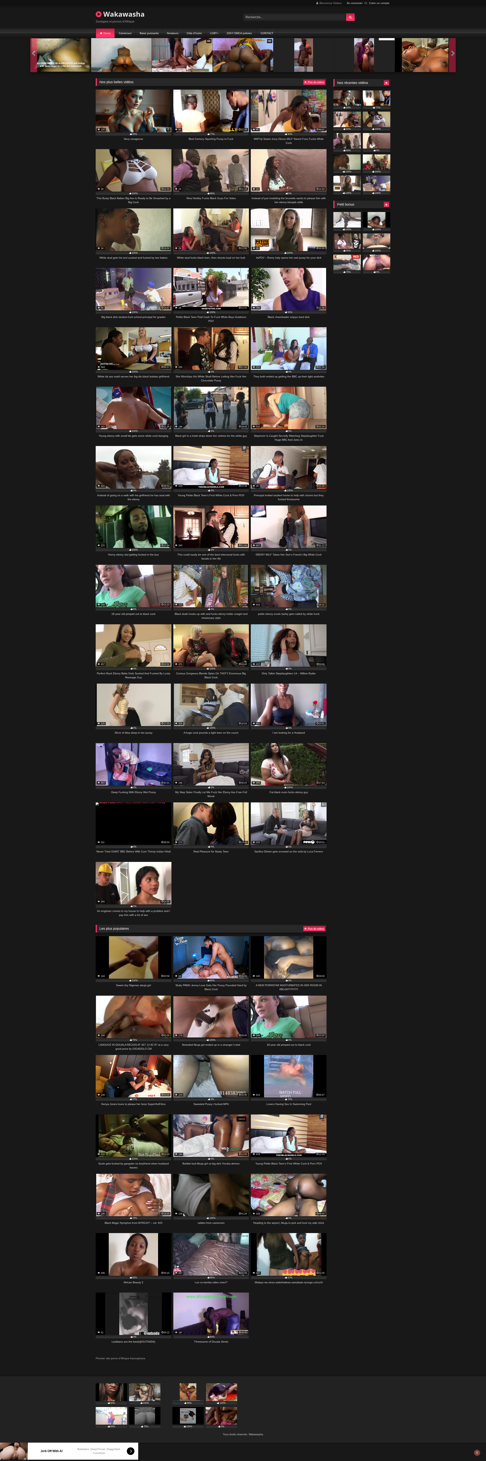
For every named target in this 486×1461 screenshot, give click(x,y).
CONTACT (267, 33)
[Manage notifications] (477, 1453)
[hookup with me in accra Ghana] (60, 55)
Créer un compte (379, 3)
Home (107, 33)
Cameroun (125, 33)
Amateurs (172, 33)
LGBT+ (214, 33)
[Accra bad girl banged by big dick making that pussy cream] (121, 55)
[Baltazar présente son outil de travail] (303, 55)
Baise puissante (149, 33)
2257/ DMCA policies (239, 33)
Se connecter (355, 3)
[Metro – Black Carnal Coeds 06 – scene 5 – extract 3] (425, 55)
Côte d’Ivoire (194, 33)
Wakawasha (123, 14)
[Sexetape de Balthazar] (364, 55)
